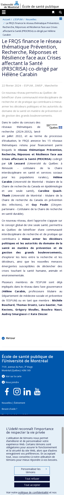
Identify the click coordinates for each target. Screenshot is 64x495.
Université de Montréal (10, 4)
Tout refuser (32, 478)
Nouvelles (31, 19)
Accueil (6, 19)
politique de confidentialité (33, 492)
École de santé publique (40, 6)
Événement (19, 402)
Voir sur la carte (14, 376)
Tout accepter (32, 485)
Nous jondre (12, 382)
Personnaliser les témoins (34, 470)
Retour (10, 338)
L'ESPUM (18, 19)
